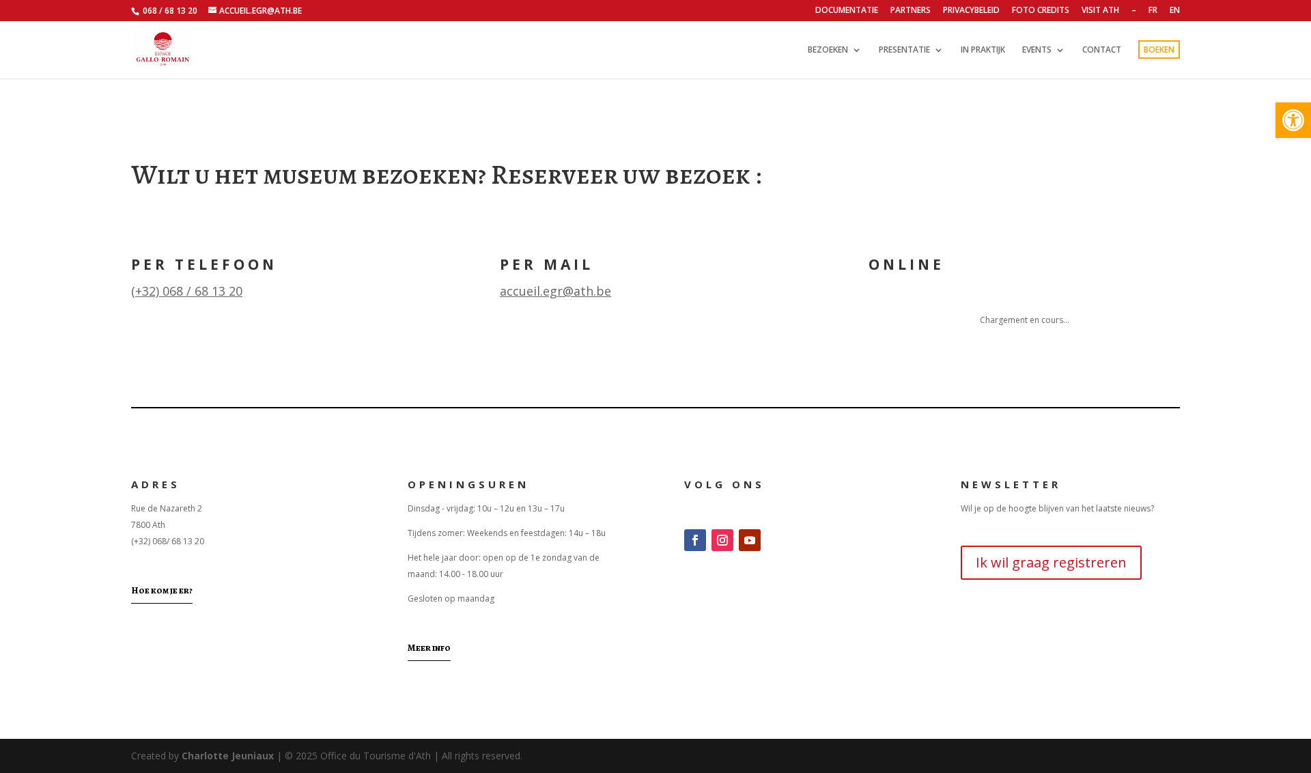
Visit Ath (1100, 11)
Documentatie (846, 11)
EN (1175, 11)
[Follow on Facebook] (695, 540)
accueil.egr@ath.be (555, 291)
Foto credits (1040, 11)
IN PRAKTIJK (983, 50)
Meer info (429, 647)
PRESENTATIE (904, 50)
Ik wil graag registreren (1051, 562)
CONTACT (1101, 50)
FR (1152, 11)
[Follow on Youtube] (750, 540)
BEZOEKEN (828, 50)
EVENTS (1037, 50)
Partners (910, 11)
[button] (1293, 120)
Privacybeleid (971, 11)
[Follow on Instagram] (722, 540)
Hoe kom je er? (162, 590)
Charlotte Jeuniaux (228, 755)
